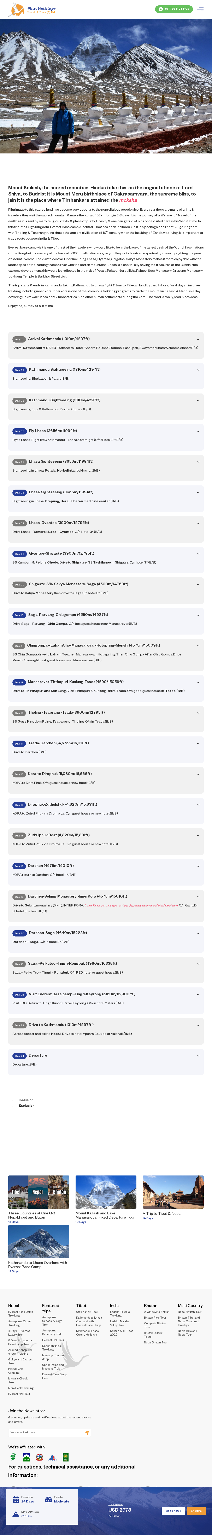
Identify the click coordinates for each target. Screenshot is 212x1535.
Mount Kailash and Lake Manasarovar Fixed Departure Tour (105, 1216)
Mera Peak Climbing (21, 1388)
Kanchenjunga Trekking (51, 1348)
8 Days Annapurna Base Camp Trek (20, 1343)
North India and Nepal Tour (187, 1333)
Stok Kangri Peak (87, 1312)
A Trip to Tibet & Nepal (162, 1214)
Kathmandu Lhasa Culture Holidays (87, 1333)
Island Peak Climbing (15, 1371)
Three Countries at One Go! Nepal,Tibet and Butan (31, 1216)
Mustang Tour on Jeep (53, 1357)
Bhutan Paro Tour (155, 1318)
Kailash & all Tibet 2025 (121, 1333)
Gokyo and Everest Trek (20, 1362)
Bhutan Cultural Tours (153, 1335)
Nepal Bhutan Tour (155, 1343)
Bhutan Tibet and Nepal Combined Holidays (189, 1322)
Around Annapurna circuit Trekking (20, 1352)
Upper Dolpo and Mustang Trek (53, 1367)
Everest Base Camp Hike (54, 1376)
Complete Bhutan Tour (155, 1326)
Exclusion (27, 1106)
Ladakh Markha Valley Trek (119, 1323)
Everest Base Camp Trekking (20, 1314)
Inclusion (26, 1101)
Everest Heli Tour (19, 1394)
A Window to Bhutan (157, 1312)
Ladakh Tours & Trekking (120, 1314)
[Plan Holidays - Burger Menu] (200, 9)
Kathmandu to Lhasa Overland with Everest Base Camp (37, 1265)
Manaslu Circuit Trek (18, 1381)
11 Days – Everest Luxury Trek (19, 1333)
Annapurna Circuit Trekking (19, 1323)
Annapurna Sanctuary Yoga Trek (52, 1321)
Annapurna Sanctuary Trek (52, 1333)
